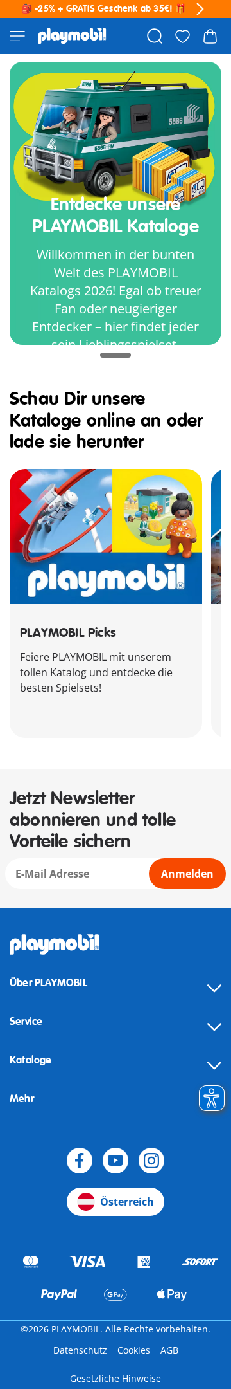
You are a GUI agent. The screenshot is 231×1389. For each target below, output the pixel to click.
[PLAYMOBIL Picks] (106, 536)
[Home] (72, 36)
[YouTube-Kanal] (115, 1160)
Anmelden (187, 874)
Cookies (133, 1350)
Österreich (127, 1202)
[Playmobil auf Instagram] (151, 1160)
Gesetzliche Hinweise (115, 1378)
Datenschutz (80, 1350)
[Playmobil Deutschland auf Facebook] (79, 1160)
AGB (169, 1350)
